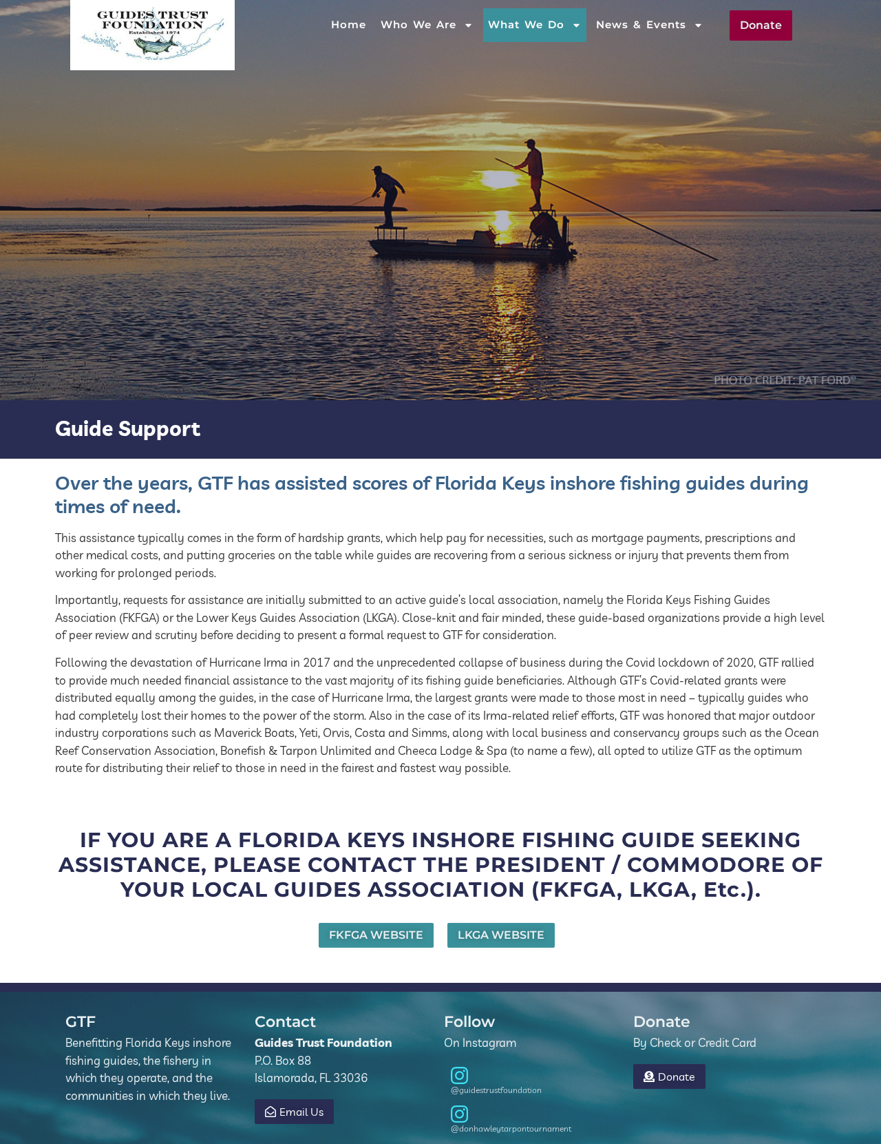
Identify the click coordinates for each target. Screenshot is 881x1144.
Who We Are (418, 24)
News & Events (641, 24)
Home (348, 24)
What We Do (526, 24)
